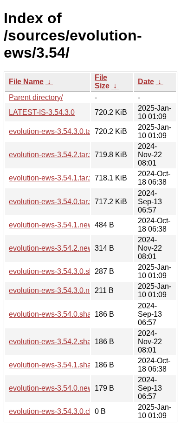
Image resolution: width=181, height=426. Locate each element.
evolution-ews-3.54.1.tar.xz (53, 178)
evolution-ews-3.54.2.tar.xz (53, 155)
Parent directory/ (36, 97)
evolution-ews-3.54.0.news (53, 388)
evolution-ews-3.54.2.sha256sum (63, 342)
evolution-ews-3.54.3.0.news (56, 290)
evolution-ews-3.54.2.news (53, 248)
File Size (102, 81)
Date (146, 82)
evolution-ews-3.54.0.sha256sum (63, 314)
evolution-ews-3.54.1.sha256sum (63, 365)
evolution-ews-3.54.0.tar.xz (53, 202)
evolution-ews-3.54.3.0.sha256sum (66, 271)
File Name (26, 82)
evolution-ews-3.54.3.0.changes (61, 411)
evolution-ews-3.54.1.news (53, 225)
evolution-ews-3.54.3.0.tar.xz (56, 131)
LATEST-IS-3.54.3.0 (42, 112)
